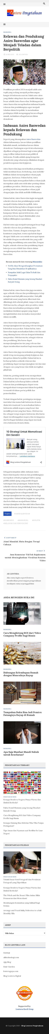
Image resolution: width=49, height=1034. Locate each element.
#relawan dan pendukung (15, 523)
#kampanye (8, 520)
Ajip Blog (7, 962)
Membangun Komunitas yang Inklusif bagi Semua (21, 904)
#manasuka (23, 520)
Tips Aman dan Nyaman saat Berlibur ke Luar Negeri (23, 832)
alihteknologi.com (11, 957)
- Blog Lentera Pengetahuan (31, 1026)
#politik (36, 520)
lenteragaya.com (10, 971)
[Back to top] (42, 1027)
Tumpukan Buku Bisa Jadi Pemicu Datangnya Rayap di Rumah (22, 713)
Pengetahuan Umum (9, 797)
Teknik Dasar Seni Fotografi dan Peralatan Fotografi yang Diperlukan (21, 881)
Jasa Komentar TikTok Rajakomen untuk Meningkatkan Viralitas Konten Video (25, 557)
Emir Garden (9, 967)
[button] (4, 4)
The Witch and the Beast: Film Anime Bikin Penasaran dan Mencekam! (21, 896)
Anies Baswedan (33, 139)
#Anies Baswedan (22, 514)
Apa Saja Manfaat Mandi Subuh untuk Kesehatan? (21, 753)
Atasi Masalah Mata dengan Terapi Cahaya (21, 543)
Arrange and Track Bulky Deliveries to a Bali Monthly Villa (22, 912)
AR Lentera (23, 54)
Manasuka (7, 32)
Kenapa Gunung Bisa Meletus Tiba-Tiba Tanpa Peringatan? (23, 824)
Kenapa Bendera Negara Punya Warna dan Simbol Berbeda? (22, 801)
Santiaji (6, 953)
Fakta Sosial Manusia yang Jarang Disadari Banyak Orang (21, 809)
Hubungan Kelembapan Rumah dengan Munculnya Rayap (20, 674)
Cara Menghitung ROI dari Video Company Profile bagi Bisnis (22, 634)
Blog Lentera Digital (12, 976)
